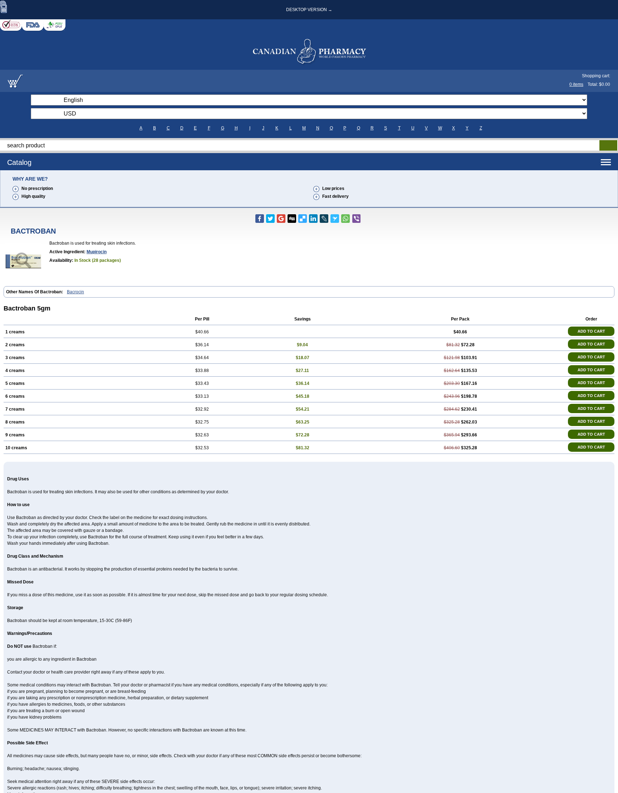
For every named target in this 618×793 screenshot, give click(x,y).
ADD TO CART (591, 331)
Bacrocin (75, 291)
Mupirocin (97, 251)
